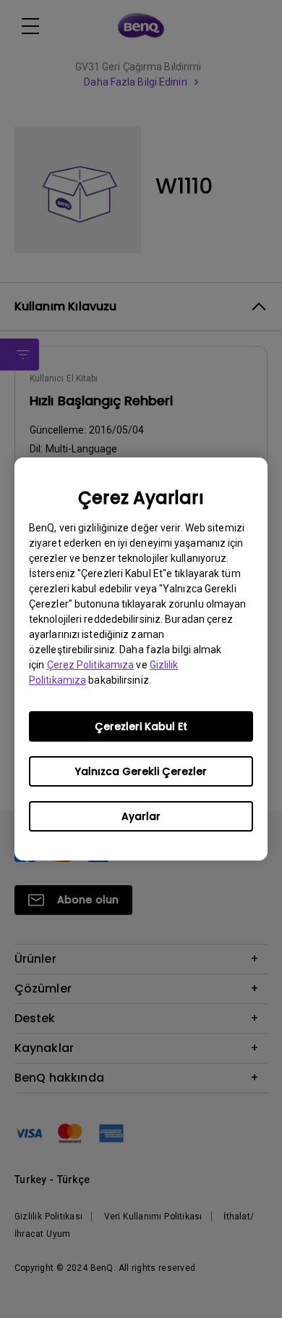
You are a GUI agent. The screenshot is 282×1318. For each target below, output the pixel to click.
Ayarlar (141, 816)
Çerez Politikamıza (90, 665)
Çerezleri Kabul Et (141, 726)
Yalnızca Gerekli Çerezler (141, 771)
